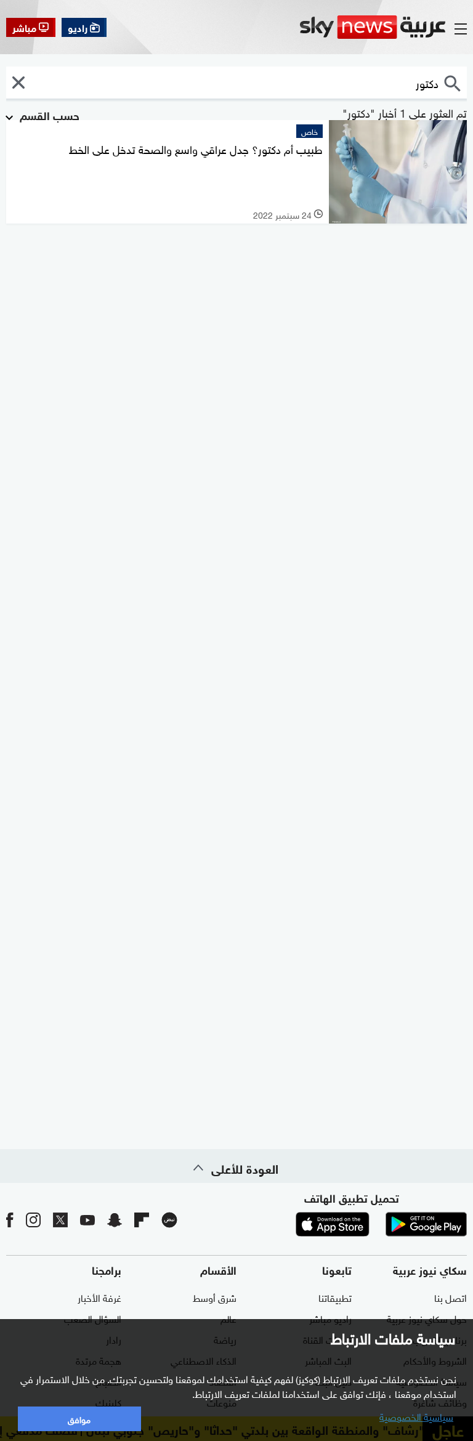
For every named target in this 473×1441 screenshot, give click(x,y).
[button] (18, 83)
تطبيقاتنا (335, 1297)
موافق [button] (79, 1418)
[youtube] (87, 1219)
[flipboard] (141, 1219)
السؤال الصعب (92, 1317)
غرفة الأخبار (99, 1297)
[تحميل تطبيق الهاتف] (379, 1224)
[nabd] (169, 1219)
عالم (228, 1317)
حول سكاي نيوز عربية (427, 1317)
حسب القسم (48, 114)
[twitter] (60, 1219)
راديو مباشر (330, 1317)
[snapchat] (114, 1219)
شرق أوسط (214, 1297)
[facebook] (10, 1219)
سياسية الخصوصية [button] (416, 1415)
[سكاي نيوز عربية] (372, 27)
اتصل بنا (450, 1297)
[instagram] (33, 1219)
